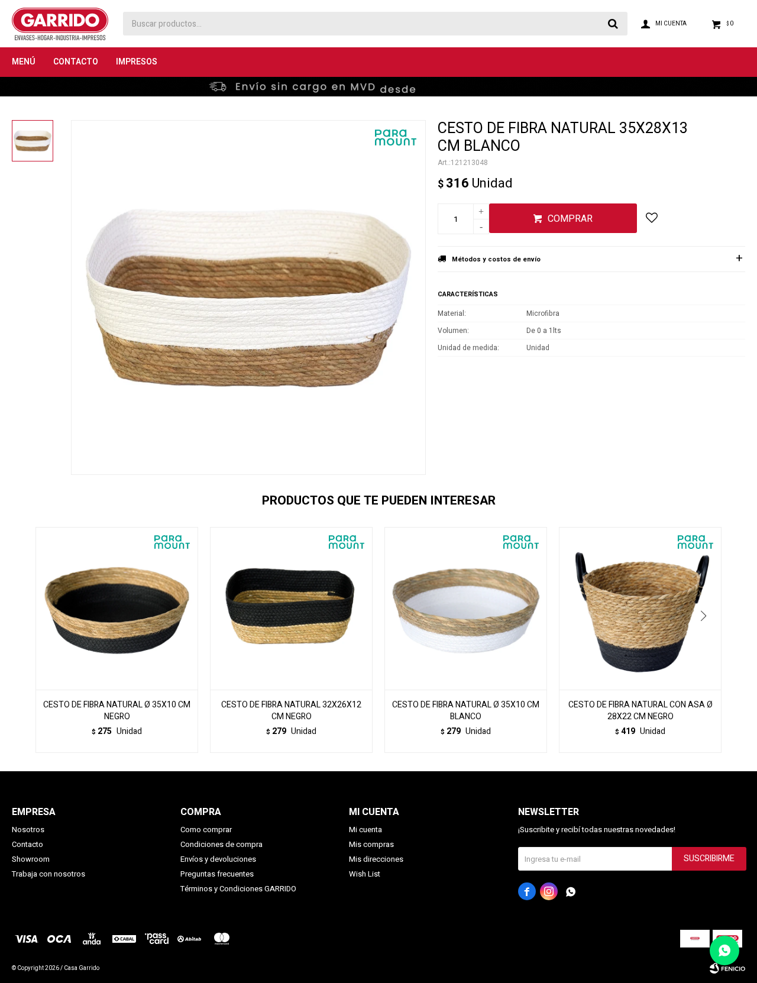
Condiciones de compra (221, 844)
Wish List (364, 873)
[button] (708, 640)
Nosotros (28, 829)
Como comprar (206, 829)
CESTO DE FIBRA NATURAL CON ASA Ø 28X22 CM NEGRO (640, 711)
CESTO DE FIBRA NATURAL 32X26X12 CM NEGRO (291, 711)
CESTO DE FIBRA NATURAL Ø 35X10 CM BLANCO (465, 711)
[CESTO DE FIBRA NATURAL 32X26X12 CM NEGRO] (291, 608)
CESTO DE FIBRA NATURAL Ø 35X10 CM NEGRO (116, 711)
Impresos (136, 62)
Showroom (31, 859)
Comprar (570, 219)
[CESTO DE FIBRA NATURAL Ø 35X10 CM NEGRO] (116, 608)
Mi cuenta (365, 829)
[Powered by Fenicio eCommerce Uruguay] (727, 968)
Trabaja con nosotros (48, 873)
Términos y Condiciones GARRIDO (238, 888)
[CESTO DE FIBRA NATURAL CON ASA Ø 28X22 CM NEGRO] (640, 608)
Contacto (75, 62)
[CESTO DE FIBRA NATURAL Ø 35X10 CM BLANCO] (465, 608)
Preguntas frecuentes (217, 873)
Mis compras (371, 844)
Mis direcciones (376, 859)
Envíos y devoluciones (218, 859)
